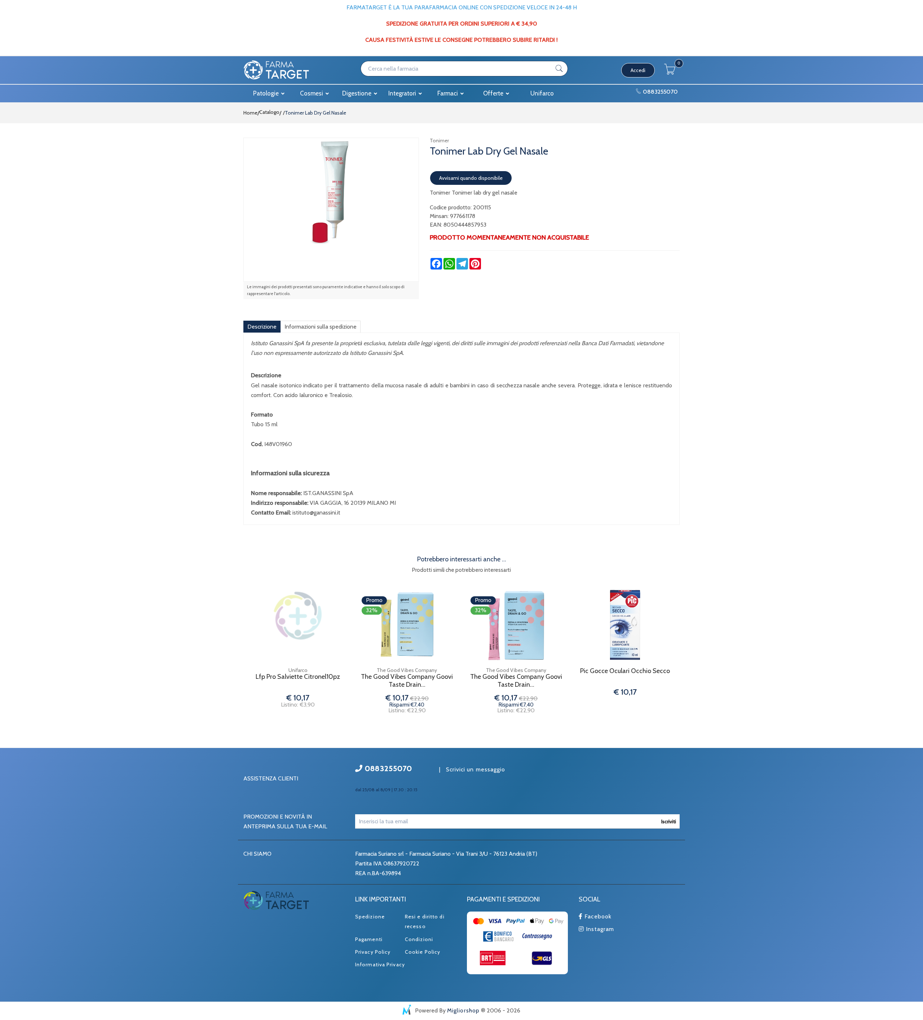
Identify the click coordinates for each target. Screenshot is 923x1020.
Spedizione (370, 916)
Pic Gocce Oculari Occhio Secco (625, 671)
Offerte (494, 93)
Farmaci (448, 93)
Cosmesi (312, 93)
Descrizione (262, 326)
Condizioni (419, 939)
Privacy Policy (372, 952)
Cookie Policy (422, 952)
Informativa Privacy (380, 964)
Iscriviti (668, 821)
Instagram (599, 929)
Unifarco (542, 93)
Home (250, 113)
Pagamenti (369, 939)
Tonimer (439, 140)
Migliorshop (463, 1010)
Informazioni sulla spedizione (320, 326)
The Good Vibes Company (407, 670)
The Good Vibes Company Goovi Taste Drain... (407, 681)
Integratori (403, 93)
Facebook (597, 916)
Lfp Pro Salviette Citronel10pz (298, 677)
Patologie (266, 93)
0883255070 (659, 91)
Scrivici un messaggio (475, 769)
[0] (670, 72)
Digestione (357, 93)
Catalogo (269, 112)
